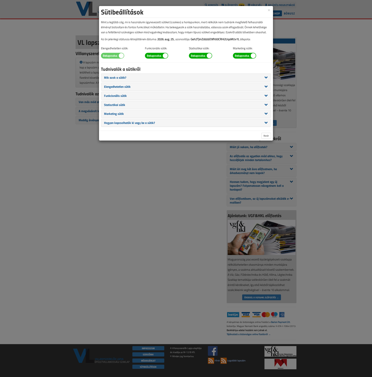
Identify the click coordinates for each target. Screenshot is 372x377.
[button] (115, 77)
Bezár (266, 135)
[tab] (186, 77)
